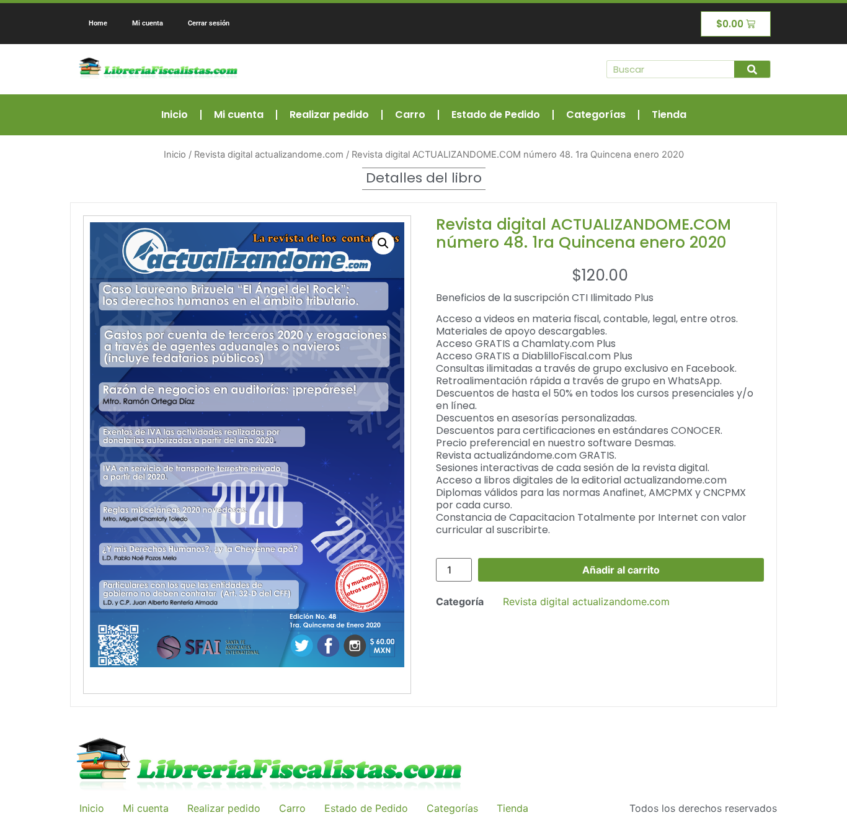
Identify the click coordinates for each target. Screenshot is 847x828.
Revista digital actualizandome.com (269, 154)
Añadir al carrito (621, 570)
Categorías (596, 114)
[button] (383, 243)
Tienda (669, 114)
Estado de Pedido (495, 114)
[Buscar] (752, 69)
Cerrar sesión (208, 23)
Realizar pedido (329, 114)
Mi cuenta (147, 23)
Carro (410, 114)
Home (98, 23)
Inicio (174, 114)
